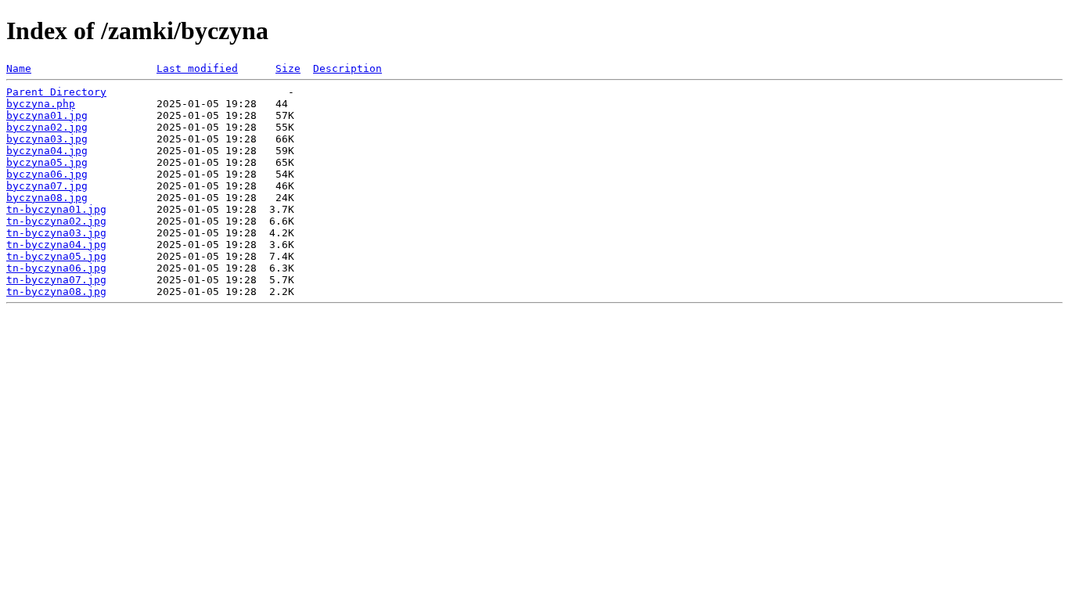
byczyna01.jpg (47, 115)
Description (347, 68)
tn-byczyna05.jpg (56, 256)
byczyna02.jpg (47, 127)
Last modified (197, 68)
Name (18, 68)
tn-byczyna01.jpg (56, 209)
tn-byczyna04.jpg (56, 244)
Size (288, 68)
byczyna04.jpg (47, 151)
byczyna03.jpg (47, 139)
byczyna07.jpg (47, 186)
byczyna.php (40, 104)
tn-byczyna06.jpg (56, 268)
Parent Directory (56, 92)
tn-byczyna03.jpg (56, 233)
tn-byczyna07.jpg (56, 280)
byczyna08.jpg (47, 197)
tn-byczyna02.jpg (56, 221)
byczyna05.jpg (47, 162)
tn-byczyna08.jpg (56, 291)
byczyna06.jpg (47, 174)
